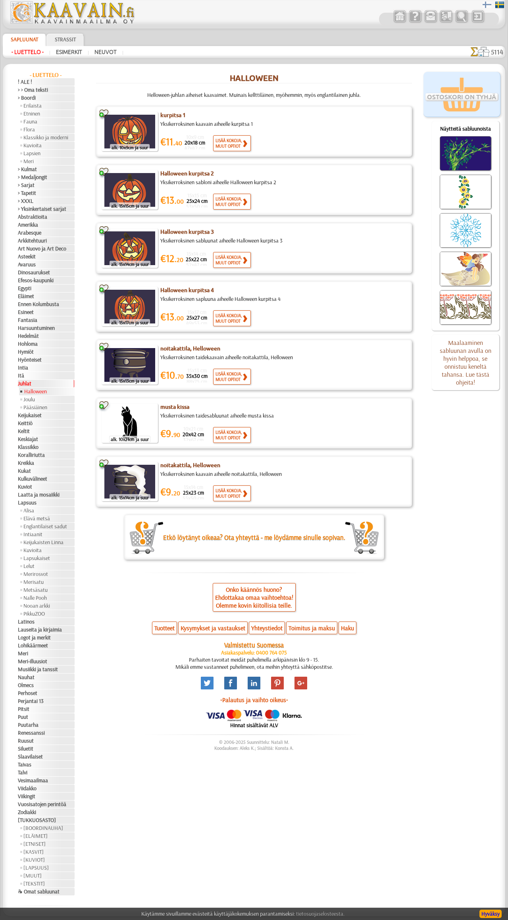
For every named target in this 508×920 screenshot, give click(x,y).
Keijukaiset (30, 415)
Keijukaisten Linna (43, 542)
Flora (29, 129)
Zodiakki (27, 812)
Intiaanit (32, 534)
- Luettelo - (28, 52)
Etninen (31, 113)
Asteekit (27, 256)
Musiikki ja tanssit (38, 669)
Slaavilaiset (30, 756)
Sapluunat (24, 39)
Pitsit (23, 708)
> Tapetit (27, 192)
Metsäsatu (35, 589)
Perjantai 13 (31, 700)
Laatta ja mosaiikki (39, 494)
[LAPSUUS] (36, 867)
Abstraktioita (32, 216)
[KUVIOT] (34, 859)
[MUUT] (32, 875)
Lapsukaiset (36, 558)
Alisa (28, 510)
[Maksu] (446, 21)
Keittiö (25, 423)
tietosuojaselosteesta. (320, 913)
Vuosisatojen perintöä (42, 804)
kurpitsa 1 (173, 115)
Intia (23, 367)
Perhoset (27, 693)
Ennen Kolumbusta (38, 304)
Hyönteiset (30, 359)
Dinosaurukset (34, 272)
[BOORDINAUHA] (43, 827)
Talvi (22, 772)
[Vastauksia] (415, 21)
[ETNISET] (34, 843)
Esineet (26, 312)
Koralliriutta (31, 454)
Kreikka (26, 462)
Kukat (24, 470)
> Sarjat (26, 185)
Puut (23, 716)
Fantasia (27, 319)
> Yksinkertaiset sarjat (42, 208)
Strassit (65, 39)
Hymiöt (26, 351)
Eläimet (26, 296)
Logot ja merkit (34, 637)
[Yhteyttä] (430, 21)
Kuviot (25, 486)
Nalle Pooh (35, 597)
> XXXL (25, 200)
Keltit (24, 431)
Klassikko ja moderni (45, 137)
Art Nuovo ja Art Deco (42, 248)
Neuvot (105, 52)
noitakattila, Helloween (190, 348)
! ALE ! (25, 81)
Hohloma (28, 343)
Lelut (29, 566)
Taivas (24, 764)
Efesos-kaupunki (36, 280)
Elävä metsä (36, 518)
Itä (21, 375)
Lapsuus (27, 502)
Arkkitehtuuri (32, 240)
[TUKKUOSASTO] (37, 820)
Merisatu (33, 581)
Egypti (24, 288)
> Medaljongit (32, 177)
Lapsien (31, 153)
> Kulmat (27, 169)
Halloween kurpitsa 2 (187, 173)
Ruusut (26, 740)
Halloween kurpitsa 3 (187, 232)
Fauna (30, 121)
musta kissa (174, 407)
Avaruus (27, 264)
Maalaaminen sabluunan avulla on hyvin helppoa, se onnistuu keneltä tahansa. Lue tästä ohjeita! (465, 362)
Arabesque (29, 232)
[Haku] (461, 21)
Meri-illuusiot (32, 661)
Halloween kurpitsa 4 (187, 290)
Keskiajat (28, 439)
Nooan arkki (36, 605)
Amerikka (28, 224)
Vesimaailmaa (33, 780)
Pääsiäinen (35, 407)
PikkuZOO (34, 613)
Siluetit (25, 748)
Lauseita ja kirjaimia (40, 629)
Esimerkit (69, 52)
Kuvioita (32, 145)
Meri (28, 161)
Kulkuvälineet (32, 478)
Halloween (35, 391)
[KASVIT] (33, 851)
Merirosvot (35, 573)
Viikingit (26, 796)
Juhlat (24, 383)
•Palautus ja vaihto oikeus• (254, 700)
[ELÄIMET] (35, 835)
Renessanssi (31, 732)
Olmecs (26, 685)
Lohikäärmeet (33, 645)
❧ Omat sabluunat (39, 891)
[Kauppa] (399, 21)
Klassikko (28, 446)
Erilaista (32, 105)
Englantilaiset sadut (45, 526)
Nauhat (26, 677)
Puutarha (28, 724)
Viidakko (27, 788)
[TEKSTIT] (34, 883)
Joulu (29, 399)
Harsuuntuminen (36, 327)
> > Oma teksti (33, 89)
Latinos (26, 621)
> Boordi (27, 97)
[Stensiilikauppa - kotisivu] (72, 21)
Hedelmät (28, 335)
